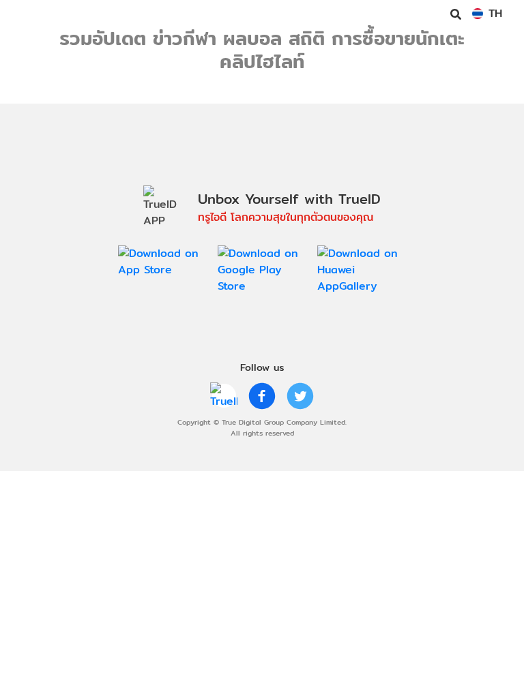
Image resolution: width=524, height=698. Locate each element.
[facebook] (262, 396)
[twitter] (300, 396)
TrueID (38, 13)
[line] (223, 396)
